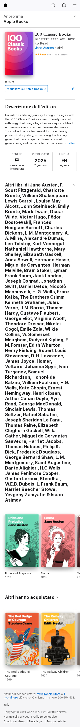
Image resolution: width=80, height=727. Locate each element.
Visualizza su (25, 89)
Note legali (36, 721)
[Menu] (74, 5)
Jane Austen (44, 48)
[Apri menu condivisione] (73, 88)
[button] (53, 5)
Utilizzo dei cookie (45, 716)
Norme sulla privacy (16, 716)
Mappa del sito (56, 721)
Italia (6, 704)
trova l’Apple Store (49, 694)
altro (72, 143)
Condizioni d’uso (14, 721)
